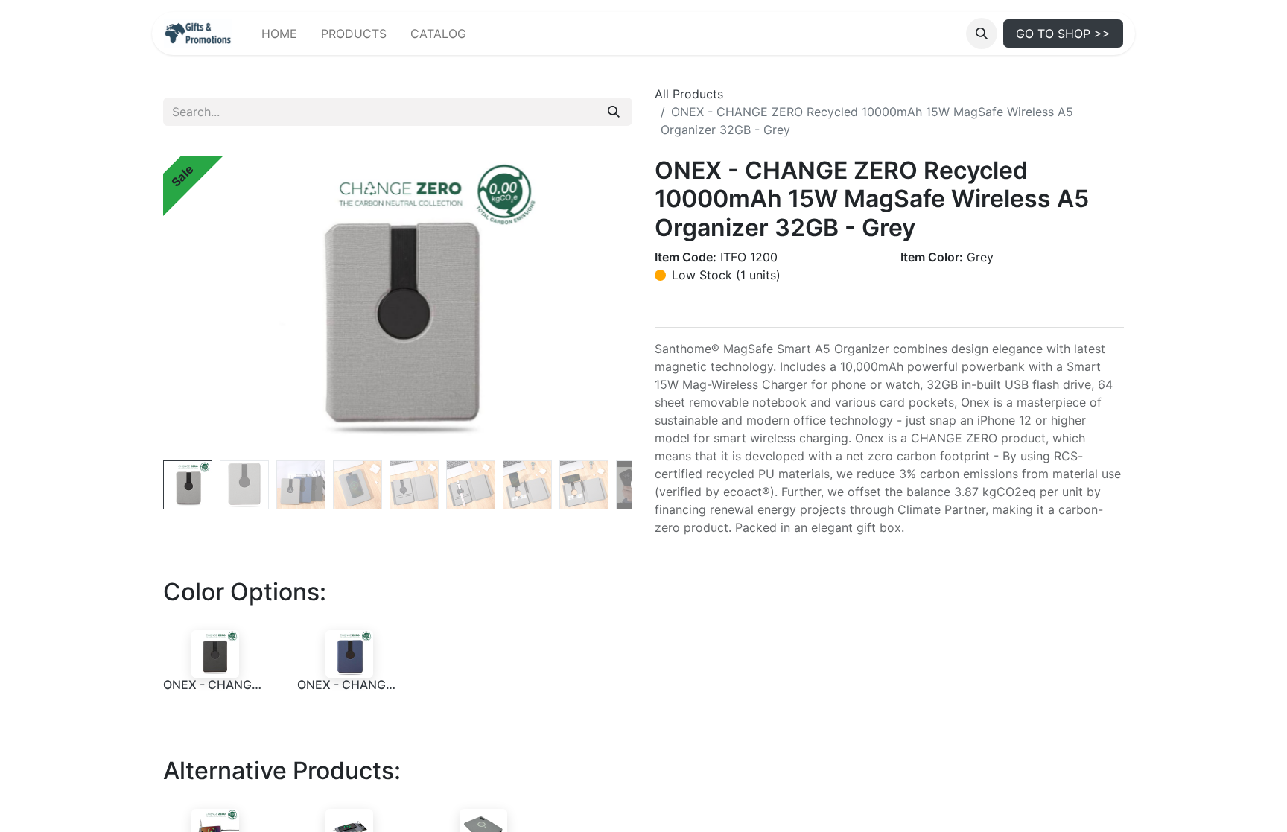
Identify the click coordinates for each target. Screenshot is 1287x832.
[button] (981, 33)
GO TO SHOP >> (1063, 33)
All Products (689, 93)
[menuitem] (279, 33)
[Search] (613, 112)
